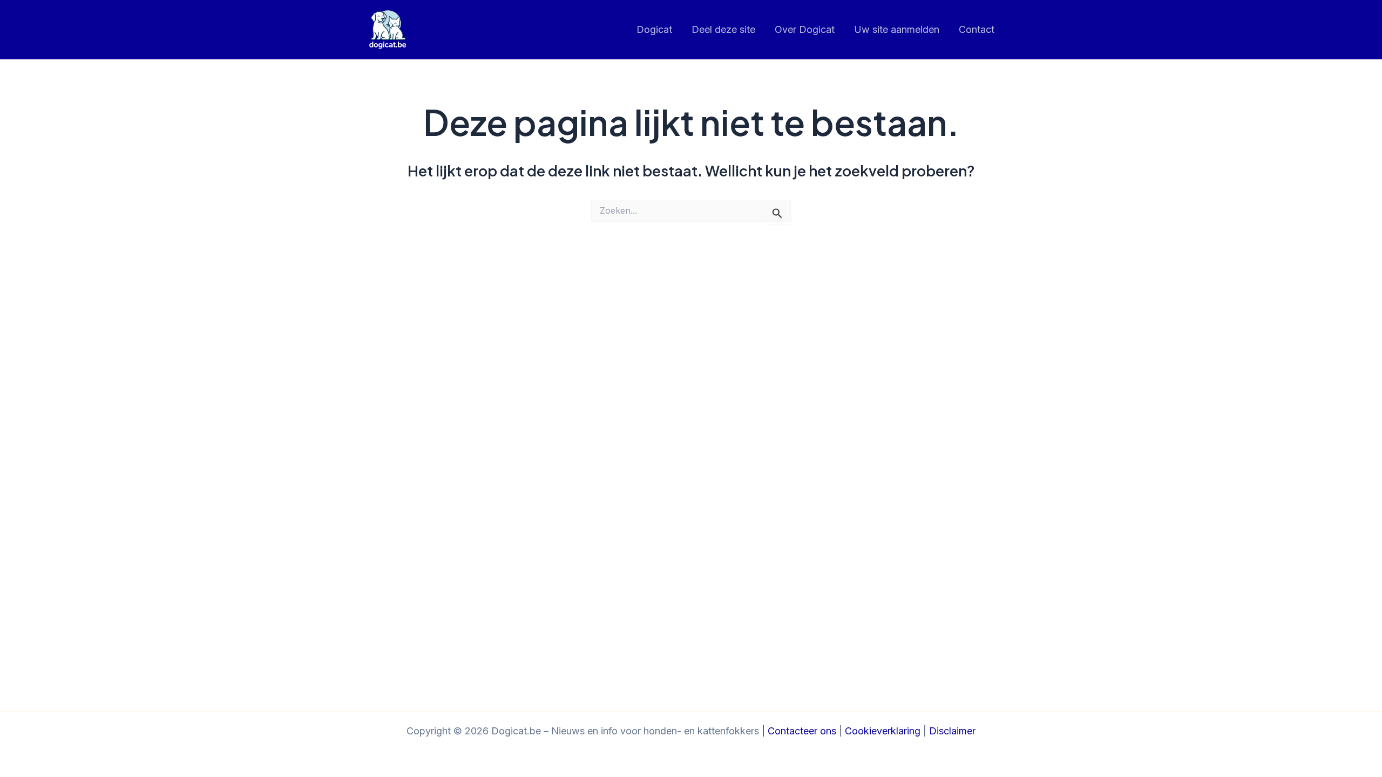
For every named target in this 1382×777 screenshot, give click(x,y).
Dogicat (654, 29)
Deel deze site (723, 29)
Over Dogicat (805, 29)
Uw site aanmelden (896, 29)
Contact (976, 29)
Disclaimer (952, 731)
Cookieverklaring (882, 731)
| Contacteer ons (797, 731)
